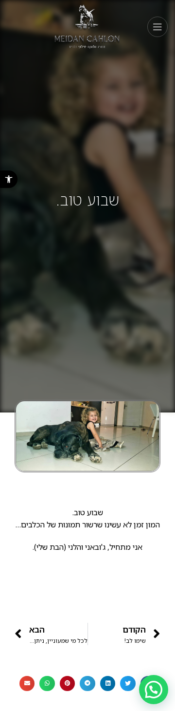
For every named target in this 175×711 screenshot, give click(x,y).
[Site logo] (88, 26)
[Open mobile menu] (157, 27)
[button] (9, 179)
